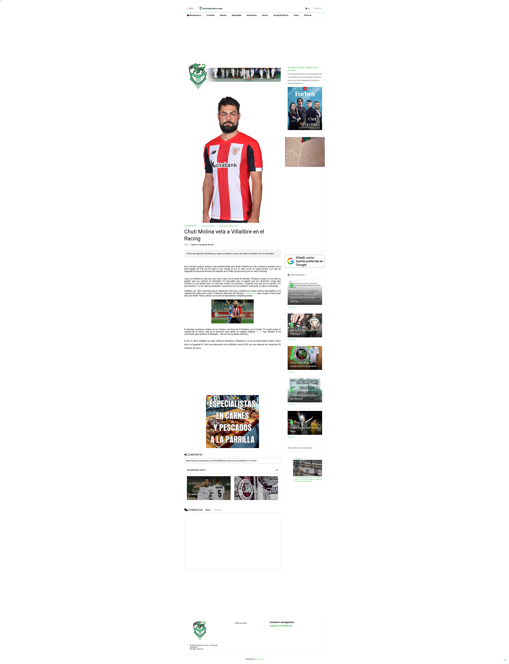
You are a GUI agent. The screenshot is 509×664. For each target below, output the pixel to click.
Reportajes (237, 15)
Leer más (291, 307)
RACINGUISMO (190, 226)
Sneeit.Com (259, 659)
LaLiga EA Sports (280, 15)
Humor (265, 15)
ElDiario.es (298, 459)
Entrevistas (252, 15)
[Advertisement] (254, 40)
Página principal (241, 623)
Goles (296, 15)
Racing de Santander (228, 226)
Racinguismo (195, 15)
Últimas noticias (208, 226)
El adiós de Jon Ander (199, 494)
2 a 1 (259, 331)
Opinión (223, 15)
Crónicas (210, 15)
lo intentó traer (250, 293)
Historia (307, 15)
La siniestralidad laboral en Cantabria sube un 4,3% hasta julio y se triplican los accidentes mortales (308, 479)
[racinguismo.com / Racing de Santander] (210, 9)
